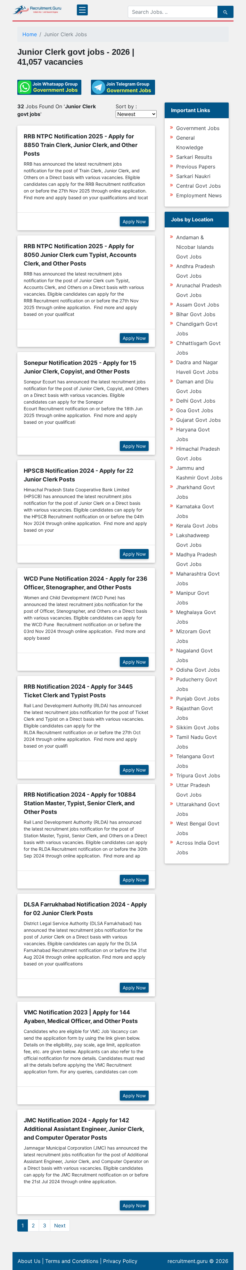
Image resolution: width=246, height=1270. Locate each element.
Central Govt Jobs (198, 186)
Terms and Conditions (71, 1261)
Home (29, 34)
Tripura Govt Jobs (198, 775)
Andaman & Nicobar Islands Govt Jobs (195, 247)
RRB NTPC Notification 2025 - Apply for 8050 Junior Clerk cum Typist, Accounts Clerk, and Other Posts (80, 255)
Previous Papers (195, 166)
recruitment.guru (188, 1261)
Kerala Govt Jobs (197, 525)
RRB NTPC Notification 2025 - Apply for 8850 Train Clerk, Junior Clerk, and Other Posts (80, 145)
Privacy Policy (120, 1261)
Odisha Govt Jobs (198, 670)
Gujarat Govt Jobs (198, 420)
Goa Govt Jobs (194, 410)
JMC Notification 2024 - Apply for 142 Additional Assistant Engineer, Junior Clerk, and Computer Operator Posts (84, 1129)
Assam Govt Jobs (197, 304)
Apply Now (134, 221)
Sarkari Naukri (193, 176)
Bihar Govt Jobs (195, 314)
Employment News (199, 195)
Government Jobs (197, 128)
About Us (29, 1261)
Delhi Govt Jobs (195, 400)
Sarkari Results (194, 157)
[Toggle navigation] (82, 10)
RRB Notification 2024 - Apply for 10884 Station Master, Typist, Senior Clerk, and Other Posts (80, 803)
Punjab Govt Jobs (197, 698)
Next (60, 1225)
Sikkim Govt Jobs (197, 727)
